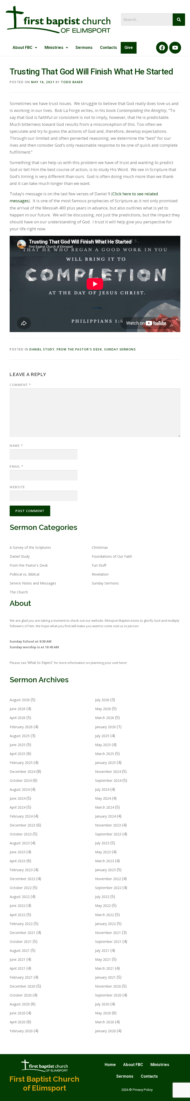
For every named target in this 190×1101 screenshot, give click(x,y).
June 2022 (17, 905)
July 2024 (102, 789)
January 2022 (105, 923)
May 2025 (103, 744)
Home (110, 1064)
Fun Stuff (99, 565)
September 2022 (108, 887)
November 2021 (108, 932)
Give (128, 47)
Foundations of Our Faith (112, 556)
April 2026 (17, 717)
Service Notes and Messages (33, 583)
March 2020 (104, 1022)
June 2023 (17, 852)
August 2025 (20, 735)
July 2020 (102, 1004)
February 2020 (21, 1031)
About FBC (22, 47)
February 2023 (21, 869)
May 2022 (103, 905)
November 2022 (108, 878)
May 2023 (103, 852)
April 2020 (17, 1022)
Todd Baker (72, 82)
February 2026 (21, 726)
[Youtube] (175, 48)
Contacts (108, 47)
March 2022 (104, 914)
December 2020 (22, 986)
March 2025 (104, 753)
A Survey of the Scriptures (30, 547)
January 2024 (105, 816)
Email (17, 466)
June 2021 (17, 959)
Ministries (54, 47)
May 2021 (103, 959)
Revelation (100, 574)
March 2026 (104, 717)
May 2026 (103, 708)
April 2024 (17, 807)
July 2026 (102, 699)
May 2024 (103, 798)
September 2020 (108, 995)
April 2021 (17, 968)
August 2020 (20, 1004)
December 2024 (22, 771)
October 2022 (21, 887)
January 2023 (105, 869)
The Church (19, 592)
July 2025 (102, 735)
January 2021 (105, 977)
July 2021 (102, 950)
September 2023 (108, 834)
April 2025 (17, 753)
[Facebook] (162, 48)
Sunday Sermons (120, 349)
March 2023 (104, 861)
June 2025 (17, 744)
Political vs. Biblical (24, 574)
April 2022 (17, 914)
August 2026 (20, 699)
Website (17, 487)
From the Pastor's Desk (79, 349)
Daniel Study (41, 349)
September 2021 (108, 941)
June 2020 (17, 1013)
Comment (20, 384)
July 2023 (102, 843)
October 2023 (21, 834)
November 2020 (108, 986)
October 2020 (21, 995)
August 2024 (20, 789)
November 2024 (108, 771)
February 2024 (21, 816)
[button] (25, 48)
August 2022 (20, 896)
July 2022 (102, 896)
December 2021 (22, 932)
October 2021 (21, 941)
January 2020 (105, 1031)
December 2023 (22, 825)
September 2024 (108, 780)
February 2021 (21, 977)
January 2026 (105, 726)
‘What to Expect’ (40, 662)
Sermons (84, 47)
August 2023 (20, 843)
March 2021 (104, 968)
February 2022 (21, 923)
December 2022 (22, 878)
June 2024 (17, 798)
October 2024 (21, 780)
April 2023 (17, 861)
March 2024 (104, 807)
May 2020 (103, 1013)
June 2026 (17, 708)
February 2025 (21, 762)
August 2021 (20, 950)
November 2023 (108, 825)
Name (16, 445)
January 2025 (105, 762)
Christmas (100, 547)
